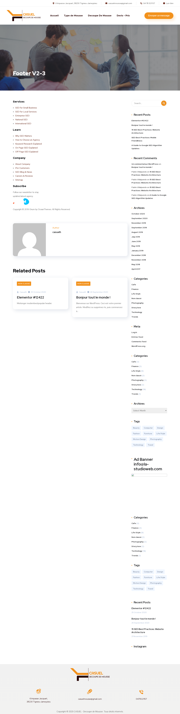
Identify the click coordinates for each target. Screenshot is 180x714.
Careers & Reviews (24, 176)
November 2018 (139, 260)
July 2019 (136, 237)
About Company (22, 164)
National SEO (21, 119)
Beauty (136, 428)
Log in (134, 332)
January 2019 (137, 250)
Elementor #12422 (30, 297)
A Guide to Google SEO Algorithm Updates (147, 147)
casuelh (23, 292)
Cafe (134, 284)
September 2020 (139, 218)
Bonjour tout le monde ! (93, 297)
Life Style (136, 294)
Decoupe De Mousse (99, 15)
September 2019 (139, 227)
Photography (137, 303)
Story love (136, 307)
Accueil (54, 15)
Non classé (24, 284)
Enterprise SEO (22, 115)
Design (160, 428)
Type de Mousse (73, 15)
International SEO (23, 123)
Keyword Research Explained (28, 143)
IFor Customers (22, 168)
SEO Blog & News (23, 172)
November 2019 (139, 223)
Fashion (136, 433)
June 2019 (136, 241)
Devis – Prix (123, 15)
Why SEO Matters (23, 136)
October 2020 (138, 214)
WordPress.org (138, 346)
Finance (135, 289)
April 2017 (136, 269)
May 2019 (136, 246)
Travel (150, 445)
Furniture (148, 433)
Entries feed (137, 337)
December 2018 (139, 255)
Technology (137, 312)
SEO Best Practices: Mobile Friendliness (144, 139)
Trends (135, 317)
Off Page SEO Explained (26, 151)
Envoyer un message (159, 15)
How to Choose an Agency (27, 139)
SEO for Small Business (26, 107)
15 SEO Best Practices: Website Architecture (146, 131)
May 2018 (136, 264)
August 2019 (137, 232)
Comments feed (139, 341)
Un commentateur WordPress (145, 164)
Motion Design (139, 439)
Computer (148, 428)
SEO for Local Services (26, 111)
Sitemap (19, 179)
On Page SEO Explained (26, 147)
